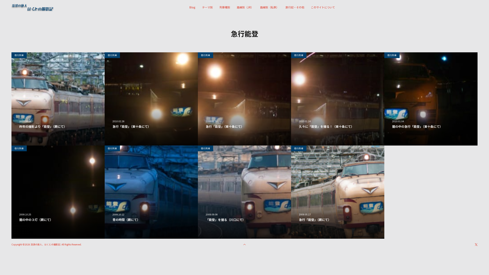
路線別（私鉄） (269, 7)
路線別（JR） (245, 7)
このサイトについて (323, 7)
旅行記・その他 (295, 7)
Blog (192, 7)
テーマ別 (207, 7)
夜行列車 (19, 55)
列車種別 (224, 7)
